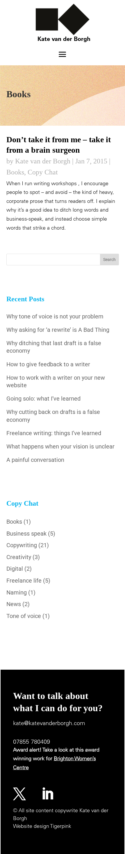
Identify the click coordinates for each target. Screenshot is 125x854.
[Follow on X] (19, 794)
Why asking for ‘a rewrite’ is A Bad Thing (57, 329)
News (13, 604)
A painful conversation (35, 459)
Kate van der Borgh (42, 161)
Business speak (26, 533)
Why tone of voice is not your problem (54, 316)
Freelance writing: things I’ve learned (53, 433)
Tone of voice (23, 615)
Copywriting (21, 545)
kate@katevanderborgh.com (49, 724)
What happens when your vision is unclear (60, 446)
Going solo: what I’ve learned (43, 398)
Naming (16, 592)
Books (15, 172)
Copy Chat (43, 172)
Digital (14, 568)
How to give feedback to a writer (48, 364)
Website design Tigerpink (42, 826)
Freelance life (24, 580)
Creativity (18, 557)
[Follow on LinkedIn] (47, 794)
